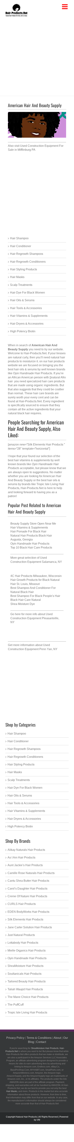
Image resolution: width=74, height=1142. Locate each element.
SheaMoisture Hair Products (25, 965)
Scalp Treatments (21, 284)
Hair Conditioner (20, 246)
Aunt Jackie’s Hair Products (25, 865)
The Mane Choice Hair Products (28, 996)
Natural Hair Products (26, 1117)
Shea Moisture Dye (22, 603)
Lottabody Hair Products (23, 942)
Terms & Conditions (39, 1037)
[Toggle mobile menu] (65, 7)
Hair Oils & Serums (22, 300)
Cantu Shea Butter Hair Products (28, 880)
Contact (41, 1041)
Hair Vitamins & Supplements (29, 315)
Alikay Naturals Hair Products (26, 849)
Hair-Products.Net (30, 401)
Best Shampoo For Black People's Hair (35, 595)
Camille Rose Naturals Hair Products (31, 873)
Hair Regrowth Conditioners (28, 261)
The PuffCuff (16, 1004)
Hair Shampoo (19, 238)
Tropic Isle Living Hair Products (27, 1012)
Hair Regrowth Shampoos (26, 253)
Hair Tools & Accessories (26, 308)
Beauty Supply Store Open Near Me (33, 523)
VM (38, 1120)
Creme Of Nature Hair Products (27, 896)
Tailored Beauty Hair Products (27, 981)
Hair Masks (17, 277)
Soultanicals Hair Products (24, 973)
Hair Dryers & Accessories (26, 323)
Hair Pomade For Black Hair (28, 531)
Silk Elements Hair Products (25, 919)
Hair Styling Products (23, 269)
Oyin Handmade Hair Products (29, 543)
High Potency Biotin (22, 331)
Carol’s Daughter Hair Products (27, 888)
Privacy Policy (15, 1037)
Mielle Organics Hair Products (27, 950)
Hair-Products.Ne (35, 353)
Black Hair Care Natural (25, 599)
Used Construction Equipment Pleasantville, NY (34, 618)
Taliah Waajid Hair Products (25, 989)
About (57, 1037)
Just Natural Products (21, 934)
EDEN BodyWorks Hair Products (28, 911)
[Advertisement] (37, 55)
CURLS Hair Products (22, 903)
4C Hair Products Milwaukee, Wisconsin (36, 575)
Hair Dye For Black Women (27, 292)
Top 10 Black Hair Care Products (31, 547)
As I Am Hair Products (21, 857)
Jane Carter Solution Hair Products (30, 927)
